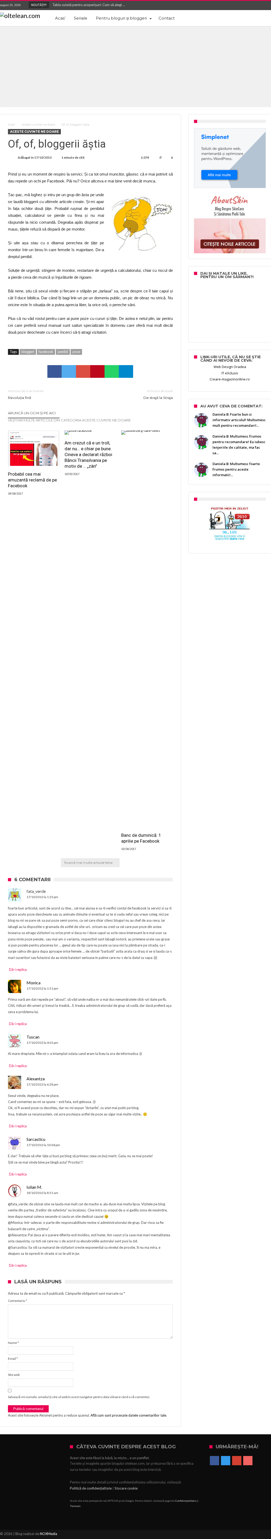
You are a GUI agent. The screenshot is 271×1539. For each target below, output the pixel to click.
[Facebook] (237, 5)
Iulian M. (34, 1186)
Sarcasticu (35, 1139)
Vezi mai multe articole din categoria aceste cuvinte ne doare (69, 420)
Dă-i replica (18, 969)
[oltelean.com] (20, 15)
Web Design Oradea (230, 366)
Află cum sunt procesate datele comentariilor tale (128, 1415)
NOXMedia (48, 1534)
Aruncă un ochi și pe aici (32, 413)
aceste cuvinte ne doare (38, 124)
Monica (33, 982)
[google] (83, 371)
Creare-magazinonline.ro (230, 379)
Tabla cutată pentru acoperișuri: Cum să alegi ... (87, 5)
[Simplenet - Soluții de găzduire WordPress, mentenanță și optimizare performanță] (230, 158)
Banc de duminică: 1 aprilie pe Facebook (141, 838)
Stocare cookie (126, 1488)
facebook (46, 352)
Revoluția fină (25, 394)
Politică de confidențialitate (91, 1488)
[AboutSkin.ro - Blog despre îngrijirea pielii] (230, 223)
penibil (63, 352)
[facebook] (54, 371)
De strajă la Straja (158, 394)
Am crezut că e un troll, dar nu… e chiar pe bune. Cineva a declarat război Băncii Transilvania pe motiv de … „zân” (88, 454)
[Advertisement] (135, 66)
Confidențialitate (185, 1500)
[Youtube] (267, 5)
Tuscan (32, 1036)
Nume (13, 1343)
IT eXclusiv (230, 373)
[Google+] (257, 5)
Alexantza (35, 1078)
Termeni (75, 1506)
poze (76, 352)
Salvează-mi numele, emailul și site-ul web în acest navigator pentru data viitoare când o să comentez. (79, 1397)
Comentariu (17, 1301)
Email (13, 1359)
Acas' (11, 124)
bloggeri (27, 352)
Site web (14, 1375)
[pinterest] (97, 371)
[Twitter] (247, 5)
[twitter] (69, 371)
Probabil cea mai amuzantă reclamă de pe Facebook (32, 479)
